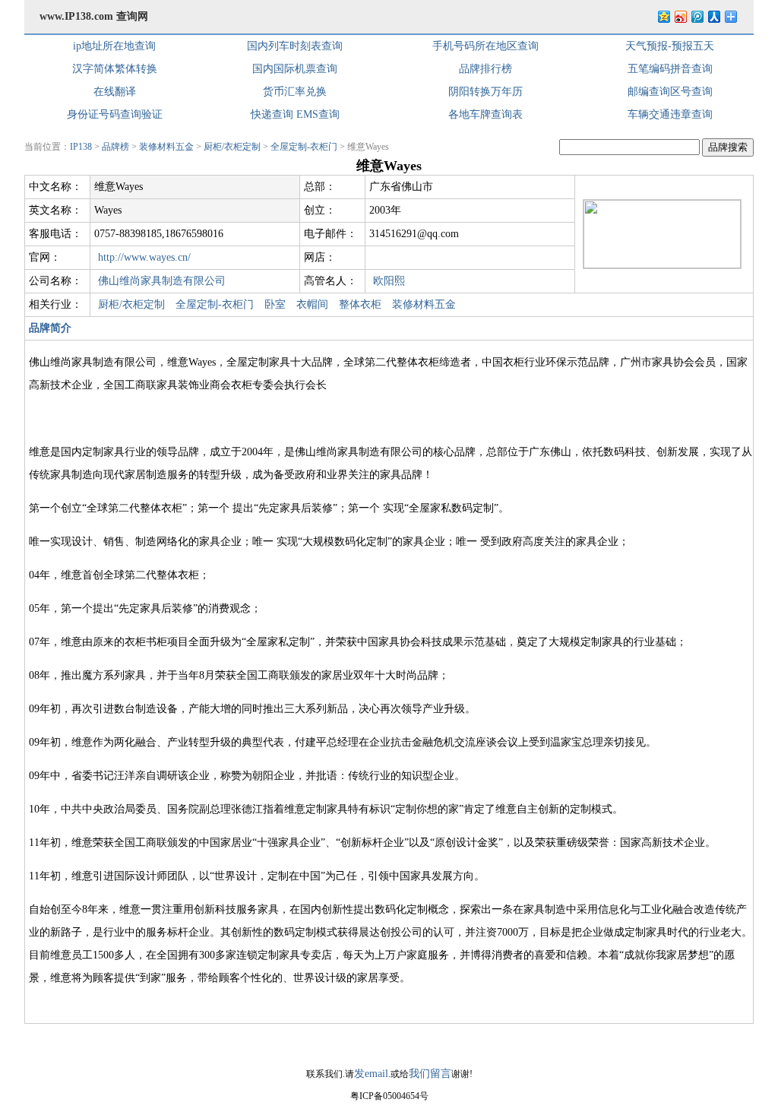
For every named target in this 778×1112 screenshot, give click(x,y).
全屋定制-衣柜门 (303, 146)
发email (371, 1073)
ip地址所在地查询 (114, 46)
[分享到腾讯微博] (696, 16)
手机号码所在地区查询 (485, 46)
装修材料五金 (166, 146)
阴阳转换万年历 (485, 91)
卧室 (275, 304)
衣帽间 (312, 304)
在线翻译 (114, 91)
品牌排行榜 (485, 68)
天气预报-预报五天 (669, 46)
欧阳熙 (389, 281)
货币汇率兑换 (295, 91)
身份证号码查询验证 (115, 114)
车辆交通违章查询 (670, 114)
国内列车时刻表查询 (295, 46)
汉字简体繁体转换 (114, 68)
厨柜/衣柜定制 (232, 146)
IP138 (81, 146)
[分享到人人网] (713, 16)
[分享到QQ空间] (663, 16)
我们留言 (430, 1073)
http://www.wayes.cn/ (144, 257)
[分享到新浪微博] (680, 16)
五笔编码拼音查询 (670, 68)
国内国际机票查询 (294, 68)
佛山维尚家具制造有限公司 (162, 281)
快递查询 (272, 114)
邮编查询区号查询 (670, 91)
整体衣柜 (360, 304)
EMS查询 (318, 114)
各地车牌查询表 (485, 114)
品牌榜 (115, 146)
